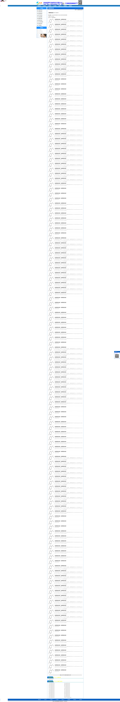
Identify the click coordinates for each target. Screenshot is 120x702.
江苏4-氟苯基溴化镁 (52, 684)
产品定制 (39, 25)
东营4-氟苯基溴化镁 (67, 686)
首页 (75, 9)
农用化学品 (40, 11)
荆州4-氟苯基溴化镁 (67, 689)
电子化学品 (40, 15)
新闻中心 (60, 5)
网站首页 (39, 5)
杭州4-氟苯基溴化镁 (67, 691)
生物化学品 (40, 10)
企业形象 (54, 5)
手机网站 (80, 699)
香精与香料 (40, 18)
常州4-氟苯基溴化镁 (67, 690)
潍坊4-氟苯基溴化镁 (67, 685)
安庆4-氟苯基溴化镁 (52, 689)
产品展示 (49, 5)
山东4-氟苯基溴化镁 (52, 683)
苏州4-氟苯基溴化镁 (52, 685)
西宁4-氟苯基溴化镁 (52, 697)
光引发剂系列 (40, 21)
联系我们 (70, 5)
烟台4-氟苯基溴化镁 (52, 686)
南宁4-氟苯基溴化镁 (52, 696)
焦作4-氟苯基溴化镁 (52, 691)
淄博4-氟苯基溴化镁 (67, 684)
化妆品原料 (40, 16)
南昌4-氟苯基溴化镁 (67, 692)
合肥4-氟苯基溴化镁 (52, 692)
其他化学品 (40, 23)
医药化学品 (40, 20)
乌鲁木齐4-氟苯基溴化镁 (67, 697)
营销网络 (65, 5)
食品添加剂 (40, 13)
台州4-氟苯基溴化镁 (52, 690)
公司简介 (44, 5)
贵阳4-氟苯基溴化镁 (67, 696)
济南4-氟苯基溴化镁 (67, 683)
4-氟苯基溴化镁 (79, 9)
